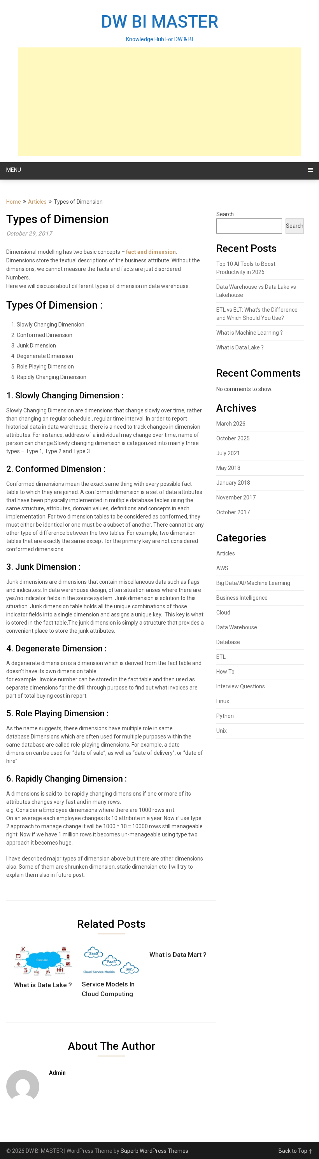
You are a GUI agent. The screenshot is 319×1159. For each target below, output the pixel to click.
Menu (13, 170)
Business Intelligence (242, 598)
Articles (37, 202)
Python (225, 716)
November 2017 (236, 497)
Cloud (223, 612)
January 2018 (233, 483)
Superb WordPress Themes (154, 1151)
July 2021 (228, 453)
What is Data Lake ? (240, 347)
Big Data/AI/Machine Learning (253, 583)
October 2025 (233, 438)
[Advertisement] (159, 101)
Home (13, 202)
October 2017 (233, 512)
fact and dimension (151, 252)
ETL (221, 657)
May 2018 (228, 468)
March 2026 (230, 424)
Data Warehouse (236, 627)
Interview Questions (240, 686)
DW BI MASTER (159, 22)
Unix (221, 731)
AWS (222, 568)
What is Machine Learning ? (249, 333)
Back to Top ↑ (296, 1151)
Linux (222, 701)
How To (225, 672)
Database (228, 642)
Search (225, 214)
